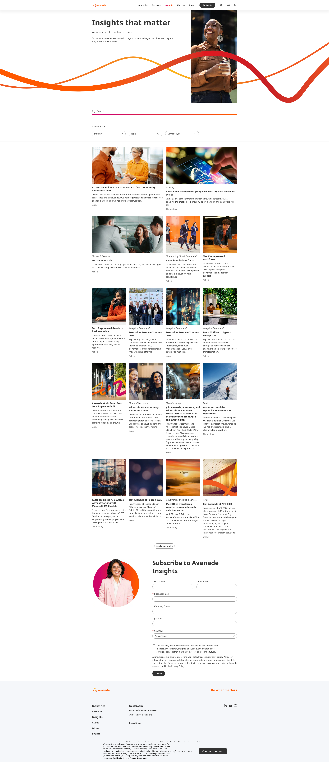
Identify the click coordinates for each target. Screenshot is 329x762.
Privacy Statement (138, 758)
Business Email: (160, 593)
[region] (164, 751)
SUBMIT (159, 673)
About (192, 5)
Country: (157, 630)
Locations (135, 723)
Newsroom (136, 706)
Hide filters (97, 126)
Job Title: (157, 618)
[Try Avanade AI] (228, 5)
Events (96, 733)
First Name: (158, 581)
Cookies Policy (119, 758)
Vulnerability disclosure (140, 714)
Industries (143, 5)
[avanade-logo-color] (99, 5)
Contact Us (207, 5)
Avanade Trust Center (143, 710)
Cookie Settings (184, 751)
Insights (169, 5)
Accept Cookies (214, 751)
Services (156, 5)
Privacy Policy (222, 657)
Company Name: (161, 606)
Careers (181, 5)
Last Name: (202, 581)
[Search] (235, 5)
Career (96, 722)
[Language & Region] (223, 5)
